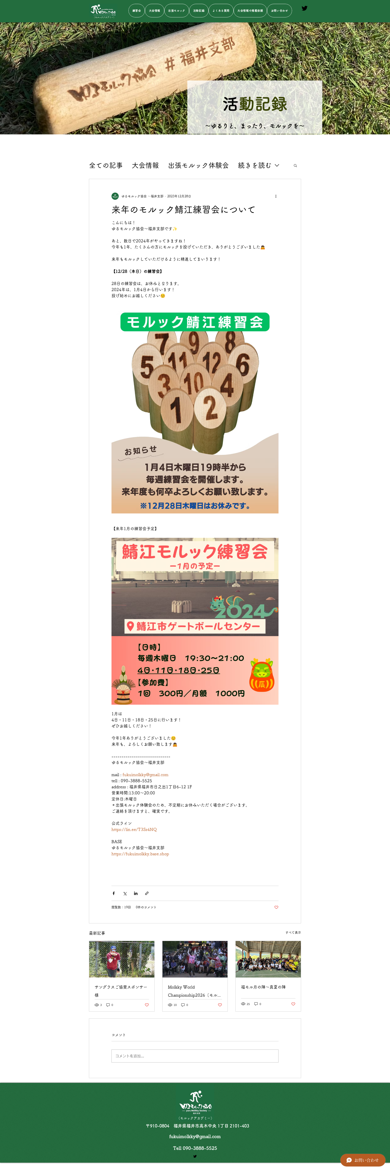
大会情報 (145, 165)
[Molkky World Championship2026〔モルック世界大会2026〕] (195, 959)
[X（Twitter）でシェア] (125, 893)
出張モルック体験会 (198, 165)
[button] (295, 165)
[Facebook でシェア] (113, 893)
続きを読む (255, 165)
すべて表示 (293, 932)
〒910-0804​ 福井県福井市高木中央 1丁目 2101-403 (197, 1126)
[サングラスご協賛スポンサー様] (121, 959)
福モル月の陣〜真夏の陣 (263, 987)
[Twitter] (305, 8)
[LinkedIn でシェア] (136, 893)
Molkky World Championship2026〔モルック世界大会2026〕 (194, 992)
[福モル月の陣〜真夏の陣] (268, 959)
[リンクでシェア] (147, 893)
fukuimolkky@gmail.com (195, 1136)
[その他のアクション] (276, 196)
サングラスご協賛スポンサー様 (121, 991)
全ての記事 (106, 165)
